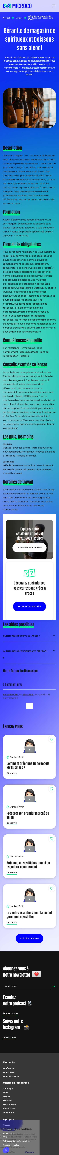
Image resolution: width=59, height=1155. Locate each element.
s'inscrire (28, 694)
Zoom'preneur (9, 1104)
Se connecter (11, 694)
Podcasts (7, 1100)
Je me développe (11, 1076)
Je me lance (8, 1072)
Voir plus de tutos (29, 938)
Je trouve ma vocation (29, 606)
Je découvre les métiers (29, 547)
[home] (17, 5)
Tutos (5, 1092)
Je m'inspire (8, 1068)
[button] (53, 5)
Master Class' (9, 1108)
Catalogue (8, 1088)
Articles (6, 1096)
